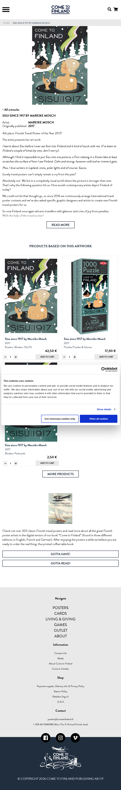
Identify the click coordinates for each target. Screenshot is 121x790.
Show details (104, 409)
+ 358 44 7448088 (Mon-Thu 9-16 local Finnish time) (60, 724)
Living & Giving (60, 619)
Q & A (60, 702)
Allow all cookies (98, 418)
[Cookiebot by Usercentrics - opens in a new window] (103, 369)
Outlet (60, 630)
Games (60, 625)
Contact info (60, 653)
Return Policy (60, 691)
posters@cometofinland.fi (60, 719)
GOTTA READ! (60, 563)
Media (61, 658)
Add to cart (47, 356)
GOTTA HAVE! (60, 554)
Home (6, 23)
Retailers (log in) (60, 697)
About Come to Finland (60, 663)
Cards (60, 613)
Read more (61, 224)
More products (60, 474)
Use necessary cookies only (60, 418)
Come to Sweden (60, 669)
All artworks (11, 109)
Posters (61, 608)
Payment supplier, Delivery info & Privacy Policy (60, 686)
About (60, 636)
